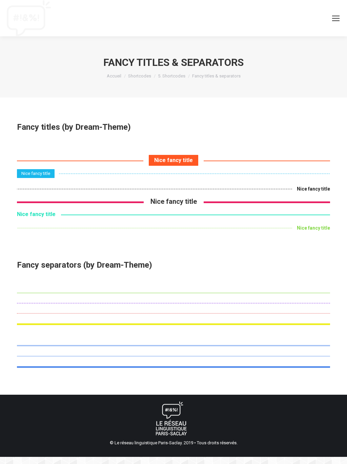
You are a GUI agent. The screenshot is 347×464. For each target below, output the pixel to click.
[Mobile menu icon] (335, 18)
